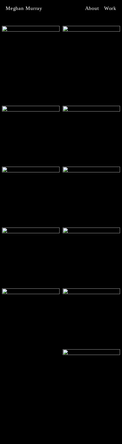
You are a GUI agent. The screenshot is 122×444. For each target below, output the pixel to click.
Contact (66, 434)
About (92, 8)
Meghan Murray (24, 8)
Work (110, 8)
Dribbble (43, 434)
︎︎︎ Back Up (103, 434)
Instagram (16, 434)
